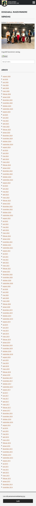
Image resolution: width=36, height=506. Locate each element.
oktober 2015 (7, 455)
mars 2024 (6, 162)
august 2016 (6, 425)
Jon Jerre (21, 22)
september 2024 (8, 144)
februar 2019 (7, 339)
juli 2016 (5, 428)
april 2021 (6, 262)
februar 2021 (7, 268)
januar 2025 (6, 132)
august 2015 (6, 461)
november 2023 (8, 174)
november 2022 (8, 209)
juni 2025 (5, 118)
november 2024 (8, 138)
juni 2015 (5, 466)
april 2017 (6, 401)
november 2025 (8, 103)
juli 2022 (5, 221)
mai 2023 (6, 192)
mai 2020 (6, 295)
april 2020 (6, 298)
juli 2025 (5, 115)
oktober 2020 (7, 280)
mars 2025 (6, 126)
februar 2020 (7, 304)
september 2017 (8, 387)
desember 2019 (7, 310)
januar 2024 (6, 168)
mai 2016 (6, 434)
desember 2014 (7, 484)
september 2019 (8, 319)
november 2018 (8, 348)
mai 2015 (6, 469)
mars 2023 (6, 197)
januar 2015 (6, 481)
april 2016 (6, 437)
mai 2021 (6, 260)
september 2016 (8, 422)
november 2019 (8, 313)
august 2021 (6, 251)
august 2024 (6, 147)
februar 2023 (7, 200)
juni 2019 (5, 328)
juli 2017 (5, 393)
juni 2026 (5, 82)
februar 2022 (7, 236)
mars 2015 (6, 475)
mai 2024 (6, 156)
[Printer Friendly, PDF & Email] (4, 56)
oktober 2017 (7, 384)
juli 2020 (5, 289)
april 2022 (6, 230)
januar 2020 (6, 307)
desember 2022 (7, 206)
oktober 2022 (7, 212)
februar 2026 (7, 94)
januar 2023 (6, 203)
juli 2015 (5, 464)
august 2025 (6, 112)
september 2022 (8, 215)
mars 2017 (6, 404)
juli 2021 (5, 254)
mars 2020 (6, 301)
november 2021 (8, 242)
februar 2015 (7, 478)
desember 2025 (7, 100)
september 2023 (8, 180)
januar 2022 (6, 239)
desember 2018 (7, 345)
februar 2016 (7, 443)
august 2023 (6, 183)
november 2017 (8, 381)
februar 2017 (7, 407)
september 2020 (8, 283)
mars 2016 (6, 440)
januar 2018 (6, 375)
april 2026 (6, 88)
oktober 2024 (7, 141)
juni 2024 (5, 153)
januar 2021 (6, 271)
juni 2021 (5, 257)
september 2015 (8, 458)
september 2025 (8, 109)
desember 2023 (7, 171)
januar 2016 (6, 446)
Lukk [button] (18, 501)
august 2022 (6, 218)
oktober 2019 (7, 316)
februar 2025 (7, 129)
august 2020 (6, 286)
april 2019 (6, 333)
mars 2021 (6, 265)
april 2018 (6, 366)
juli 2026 (5, 79)
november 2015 (8, 452)
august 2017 (6, 390)
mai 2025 (6, 121)
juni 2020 (5, 292)
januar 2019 (6, 342)
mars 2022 (6, 233)
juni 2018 (5, 360)
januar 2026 (6, 97)
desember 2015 (7, 449)
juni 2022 (5, 224)
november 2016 (8, 416)
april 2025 (6, 124)
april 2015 (6, 472)
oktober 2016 (7, 419)
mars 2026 (6, 91)
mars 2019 (6, 336)
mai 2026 (6, 85)
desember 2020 (7, 274)
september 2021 (8, 248)
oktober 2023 (7, 177)
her (24, 496)
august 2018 (6, 357)
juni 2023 (5, 189)
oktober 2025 (7, 106)
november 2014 (8, 487)
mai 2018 (6, 363)
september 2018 (8, 354)
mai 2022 (6, 227)
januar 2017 (6, 410)
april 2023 (6, 194)
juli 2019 (5, 325)
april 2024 (6, 159)
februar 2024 (7, 165)
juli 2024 (5, 150)
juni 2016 (5, 431)
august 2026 (6, 76)
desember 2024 (7, 135)
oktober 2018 (7, 351)
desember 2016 (7, 413)
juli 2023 (5, 186)
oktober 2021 (7, 245)
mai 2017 (6, 398)
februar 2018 (7, 372)
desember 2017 (7, 378)
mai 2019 (6, 330)
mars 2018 (6, 369)
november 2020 (8, 277)
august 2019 (6, 322)
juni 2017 (5, 396)
